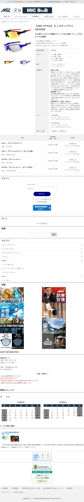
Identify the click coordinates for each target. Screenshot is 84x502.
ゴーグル (5, 257)
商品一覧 (7, 16)
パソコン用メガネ (8, 264)
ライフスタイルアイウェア (11, 253)
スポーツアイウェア (8, 245)
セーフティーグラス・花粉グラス (13, 268)
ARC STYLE (24, 21)
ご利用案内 (35, 16)
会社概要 (5, 488)
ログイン (77, 16)
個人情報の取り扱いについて (53, 488)
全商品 (4, 21)
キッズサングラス (13, 21)
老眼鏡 (4, 260)
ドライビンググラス (8, 272)
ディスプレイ (6, 280)
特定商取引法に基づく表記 (31, 488)
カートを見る (63, 16)
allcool (4, 276)
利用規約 (69, 488)
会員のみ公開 (52, 145)
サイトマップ (6, 492)
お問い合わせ (49, 16)
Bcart (59, 498)
